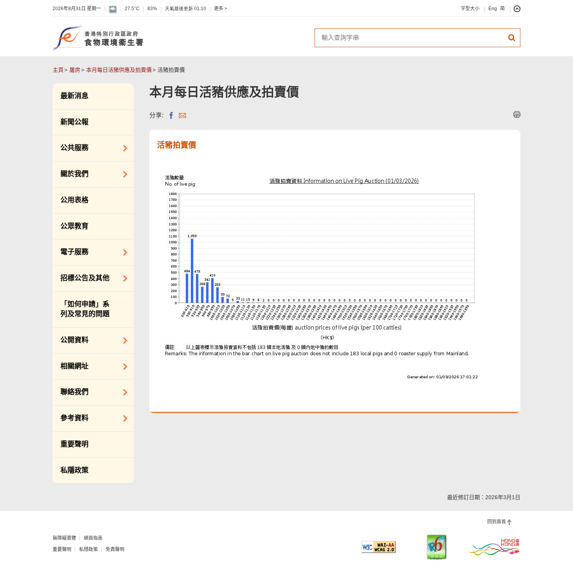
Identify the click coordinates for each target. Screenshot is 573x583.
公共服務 (70, 147)
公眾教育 (74, 226)
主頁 (58, 70)
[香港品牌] (494, 546)
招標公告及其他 (81, 277)
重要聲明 (74, 444)
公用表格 (74, 200)
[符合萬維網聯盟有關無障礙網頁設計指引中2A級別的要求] (378, 547)
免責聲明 (115, 549)
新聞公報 (74, 122)
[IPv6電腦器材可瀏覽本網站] (436, 547)
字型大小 (470, 8)
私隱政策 (74, 470)
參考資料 (70, 417)
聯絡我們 (70, 391)
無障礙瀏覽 (64, 538)
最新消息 (74, 96)
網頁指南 (93, 538)
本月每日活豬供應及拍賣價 (119, 70)
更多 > (220, 8)
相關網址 (70, 365)
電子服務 (70, 251)
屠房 (74, 70)
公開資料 (70, 339)
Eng (492, 8)
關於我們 (70, 173)
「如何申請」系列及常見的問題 (85, 309)
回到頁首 (496, 522)
